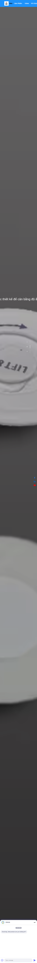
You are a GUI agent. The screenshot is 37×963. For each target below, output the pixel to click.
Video (27, 3)
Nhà (10, 3)
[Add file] (2, 960)
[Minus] (35, 922)
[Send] (34, 960)
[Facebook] (35, 478)
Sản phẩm (18, 3)
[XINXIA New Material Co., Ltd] (6, 3)
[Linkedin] (35, 481)
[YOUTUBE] (35, 485)
